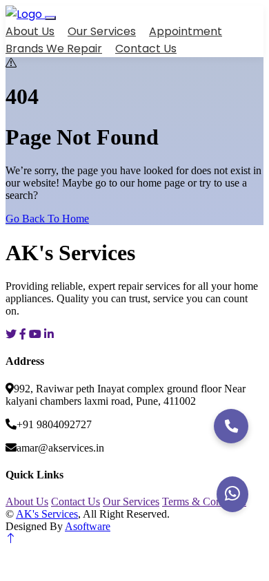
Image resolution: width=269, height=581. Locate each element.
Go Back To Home (47, 218)
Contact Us (146, 48)
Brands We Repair (54, 48)
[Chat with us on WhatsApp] (232, 494)
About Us (30, 31)
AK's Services (47, 514)
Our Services (102, 31)
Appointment (185, 31)
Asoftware (87, 526)
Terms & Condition (204, 501)
